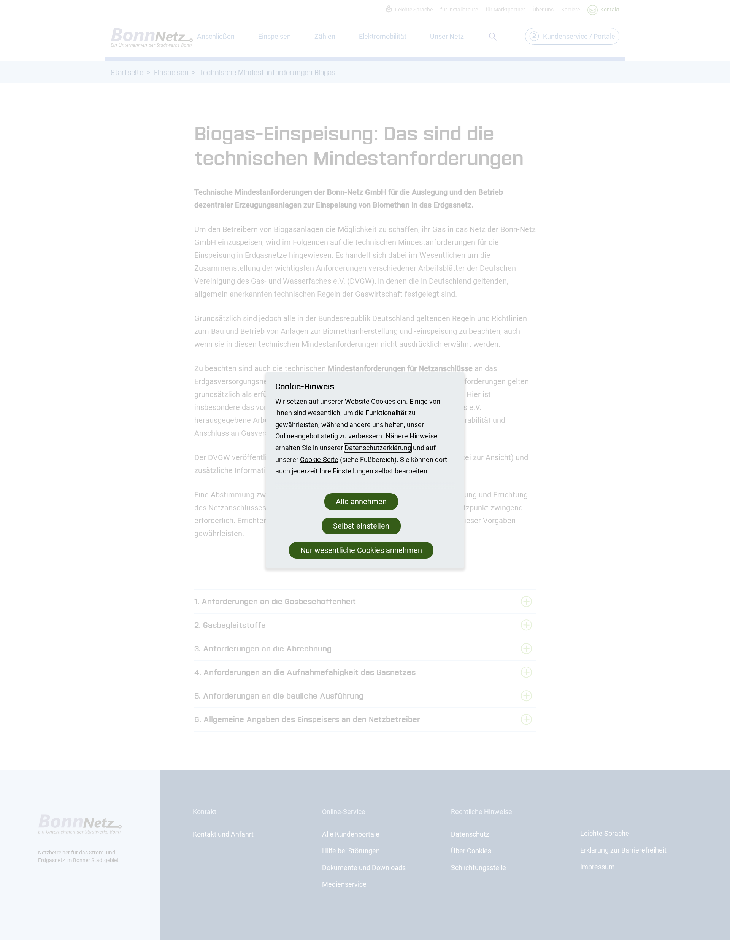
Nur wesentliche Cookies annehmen (361, 550)
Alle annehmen (361, 501)
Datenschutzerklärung (377, 448)
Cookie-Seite (319, 460)
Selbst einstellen (361, 525)
